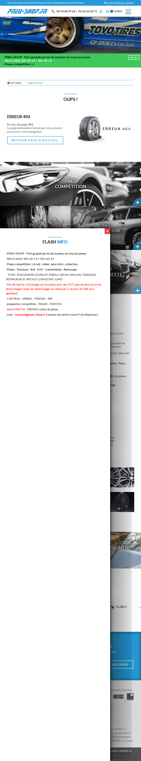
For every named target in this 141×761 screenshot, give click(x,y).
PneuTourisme (35, 228)
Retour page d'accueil (35, 140)
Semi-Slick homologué (117, 736)
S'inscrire (118, 664)
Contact (128, 740)
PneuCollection (106, 228)
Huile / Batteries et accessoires (111, 732)
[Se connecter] (101, 11)
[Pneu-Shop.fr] (27, 11)
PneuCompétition (70, 184)
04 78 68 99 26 (65, 11)
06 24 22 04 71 (87, 11)
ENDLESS (115, 740)
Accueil (15, 82)
